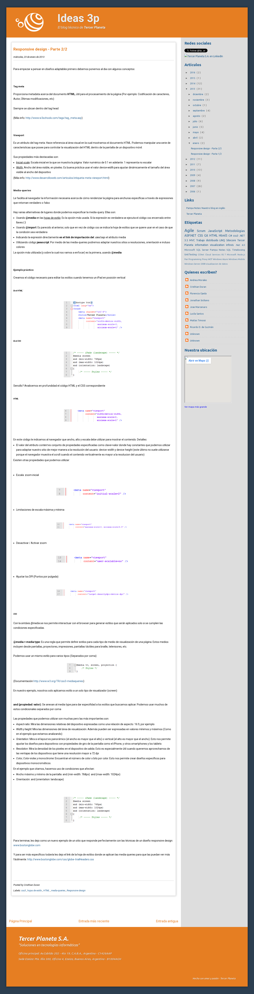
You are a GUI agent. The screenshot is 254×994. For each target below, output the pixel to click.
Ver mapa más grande (195, 407)
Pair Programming (193, 259)
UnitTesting (191, 254)
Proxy (205, 259)
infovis (230, 244)
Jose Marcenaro (198, 307)
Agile (190, 230)
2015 (193, 78)
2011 (193, 164)
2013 (193, 89)
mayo (196, 132)
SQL (229, 249)
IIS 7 (224, 254)
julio (195, 121)
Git (207, 235)
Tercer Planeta (94, 27)
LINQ (222, 240)
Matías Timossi (198, 320)
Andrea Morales (198, 280)
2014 (193, 83)
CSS (201, 235)
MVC (192, 240)
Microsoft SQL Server (197, 249)
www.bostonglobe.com (26, 845)
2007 (193, 186)
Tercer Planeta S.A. (43, 938)
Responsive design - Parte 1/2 (206, 154)
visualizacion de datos (217, 264)
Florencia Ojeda (198, 293)
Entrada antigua (167, 921)
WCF (210, 259)
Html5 (224, 235)
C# (231, 235)
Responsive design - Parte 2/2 (40, 49)
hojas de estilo (34, 890)
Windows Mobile (237, 259)
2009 (193, 175)
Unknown (195, 334)
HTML (46, 890)
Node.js (241, 254)
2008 (193, 181)
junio (196, 127)
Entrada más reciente (94, 921)
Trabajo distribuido (207, 240)
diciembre (198, 94)
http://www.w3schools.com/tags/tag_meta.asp (54, 117)
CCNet (201, 254)
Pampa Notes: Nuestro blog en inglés (205, 208)
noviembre (199, 100)
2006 (193, 191)
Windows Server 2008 (195, 264)
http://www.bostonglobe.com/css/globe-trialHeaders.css (60, 859)
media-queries (58, 890)
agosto (197, 116)
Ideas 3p (78, 18)
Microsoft (232, 254)
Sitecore (231, 240)
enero (196, 143)
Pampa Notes (218, 249)
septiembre (199, 110)
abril (195, 137)
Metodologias (235, 230)
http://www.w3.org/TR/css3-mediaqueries (58, 681)
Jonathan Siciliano (199, 300)
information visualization (210, 244)
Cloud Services (213, 254)
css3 (23, 890)
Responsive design (76, 890)
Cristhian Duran (198, 287)
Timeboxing (238, 249)
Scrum (202, 230)
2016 (193, 72)
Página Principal (20, 921)
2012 (193, 159)
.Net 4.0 (240, 245)
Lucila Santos (197, 314)
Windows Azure (221, 259)
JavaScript (216, 230)
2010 (193, 170)
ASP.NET (191, 235)
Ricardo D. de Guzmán (201, 327)
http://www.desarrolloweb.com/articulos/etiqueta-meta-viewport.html (67, 177)
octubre (197, 105)
